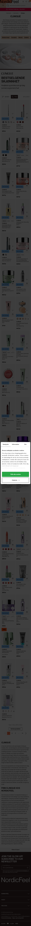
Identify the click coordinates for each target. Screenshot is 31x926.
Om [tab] (25, 444)
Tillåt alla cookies (15, 474)
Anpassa (14, 480)
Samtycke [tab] (6, 444)
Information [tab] (15, 444)
